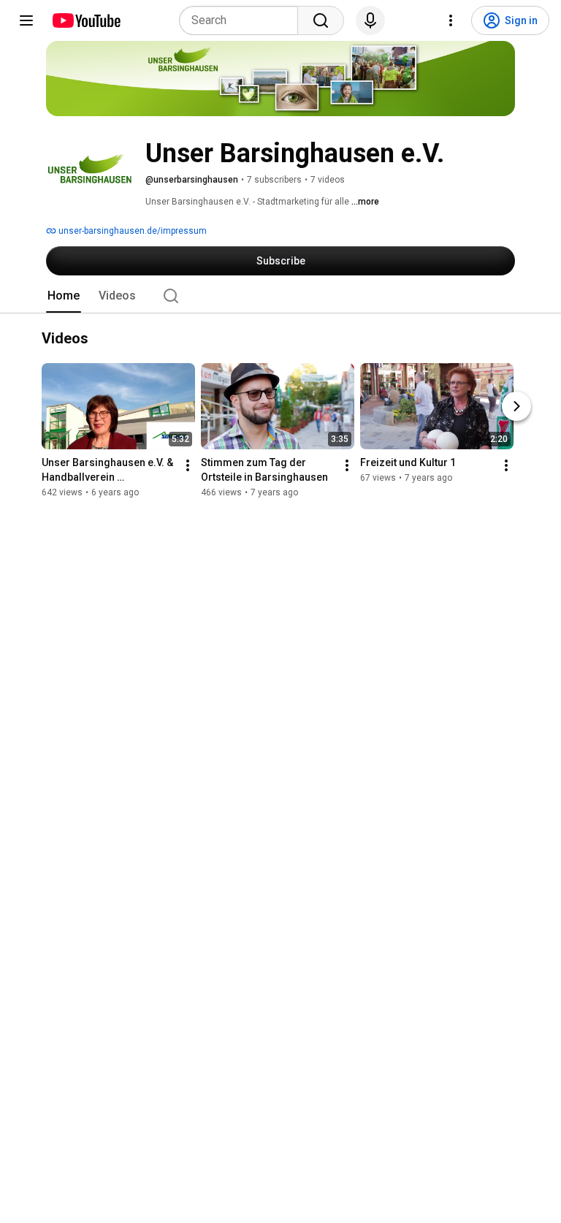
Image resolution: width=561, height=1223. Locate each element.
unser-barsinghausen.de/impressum (131, 231)
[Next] (516, 407)
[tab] (63, 295)
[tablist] (280, 295)
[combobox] (242, 20)
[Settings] (450, 20)
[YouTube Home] (86, 20)
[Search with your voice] (370, 20)
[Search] (320, 20)
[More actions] (187, 466)
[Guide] (26, 20)
